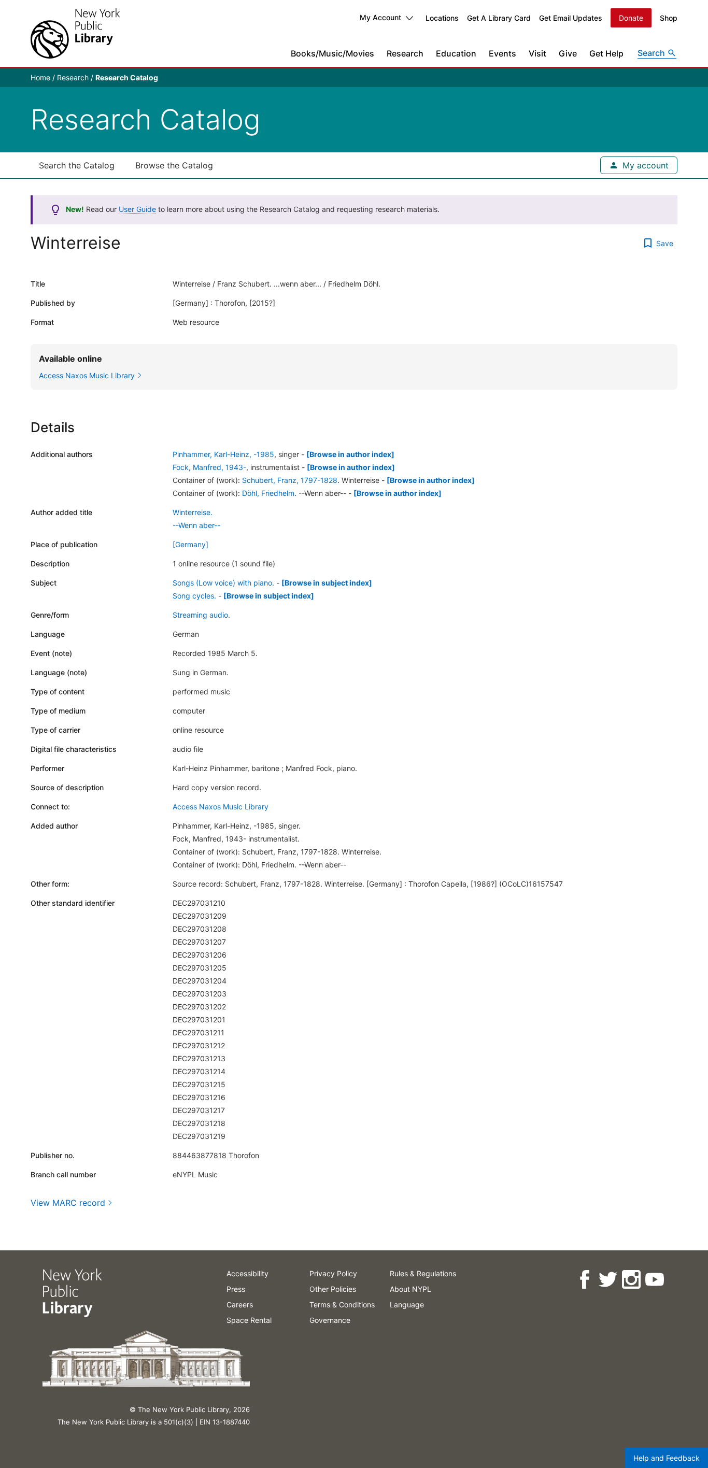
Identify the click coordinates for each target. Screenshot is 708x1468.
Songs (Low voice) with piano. (223, 582)
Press (235, 1289)
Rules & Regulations (423, 1273)
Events (502, 53)
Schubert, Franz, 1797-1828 (289, 480)
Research (405, 53)
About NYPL (410, 1289)
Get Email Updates (570, 17)
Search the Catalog (77, 165)
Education (456, 53)
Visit (537, 53)
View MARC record (68, 1203)
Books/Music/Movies (332, 53)
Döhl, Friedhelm (268, 493)
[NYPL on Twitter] (607, 1279)
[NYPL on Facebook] (584, 1279)
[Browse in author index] (350, 454)
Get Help (606, 53)
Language (407, 1304)
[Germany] (190, 544)
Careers (239, 1304)
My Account (380, 17)
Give (568, 53)
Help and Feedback (666, 1457)
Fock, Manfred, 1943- (209, 467)
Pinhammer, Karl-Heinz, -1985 (223, 454)
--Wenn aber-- (196, 525)
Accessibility (247, 1273)
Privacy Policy (333, 1273)
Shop (668, 17)
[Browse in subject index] (326, 582)
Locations (442, 17)
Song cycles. (194, 595)
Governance (329, 1320)
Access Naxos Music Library (220, 806)
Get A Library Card (499, 17)
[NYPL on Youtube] (654, 1279)
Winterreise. (193, 512)
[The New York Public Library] (75, 33)
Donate (631, 17)
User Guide (137, 209)
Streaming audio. (201, 614)
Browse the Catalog (174, 165)
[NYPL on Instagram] (630, 1279)
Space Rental (249, 1320)
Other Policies (332, 1289)
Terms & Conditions (342, 1304)
